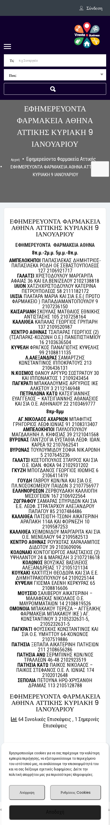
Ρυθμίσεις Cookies (76, 792)
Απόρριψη (26, 792)
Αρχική (15, 160)
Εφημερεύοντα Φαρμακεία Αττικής (61, 159)
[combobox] (55, 75)
